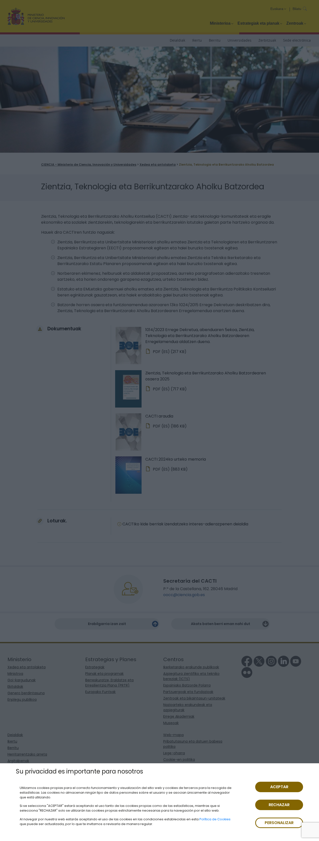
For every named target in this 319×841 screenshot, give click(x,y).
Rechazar (279, 805)
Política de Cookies (215, 819)
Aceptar (279, 787)
